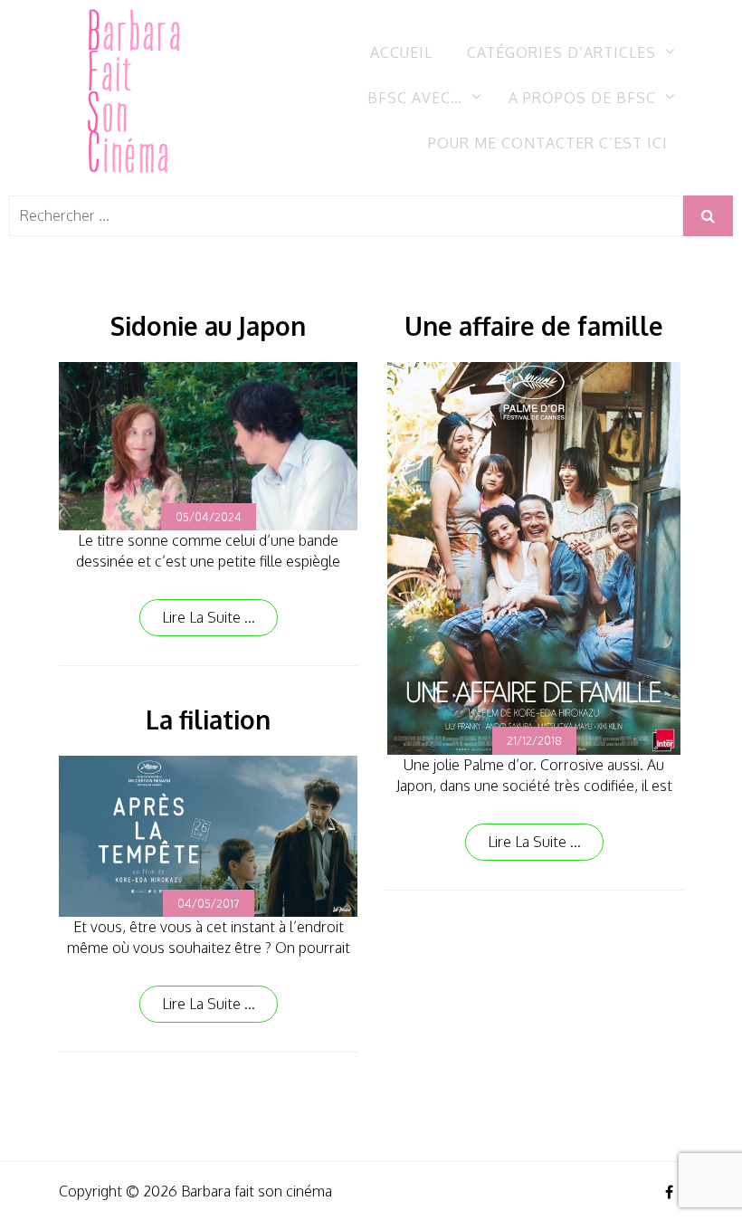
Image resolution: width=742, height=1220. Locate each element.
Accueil (401, 52)
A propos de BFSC (582, 98)
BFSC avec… (414, 98)
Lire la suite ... (208, 617)
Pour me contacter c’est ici (548, 143)
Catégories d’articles (561, 52)
